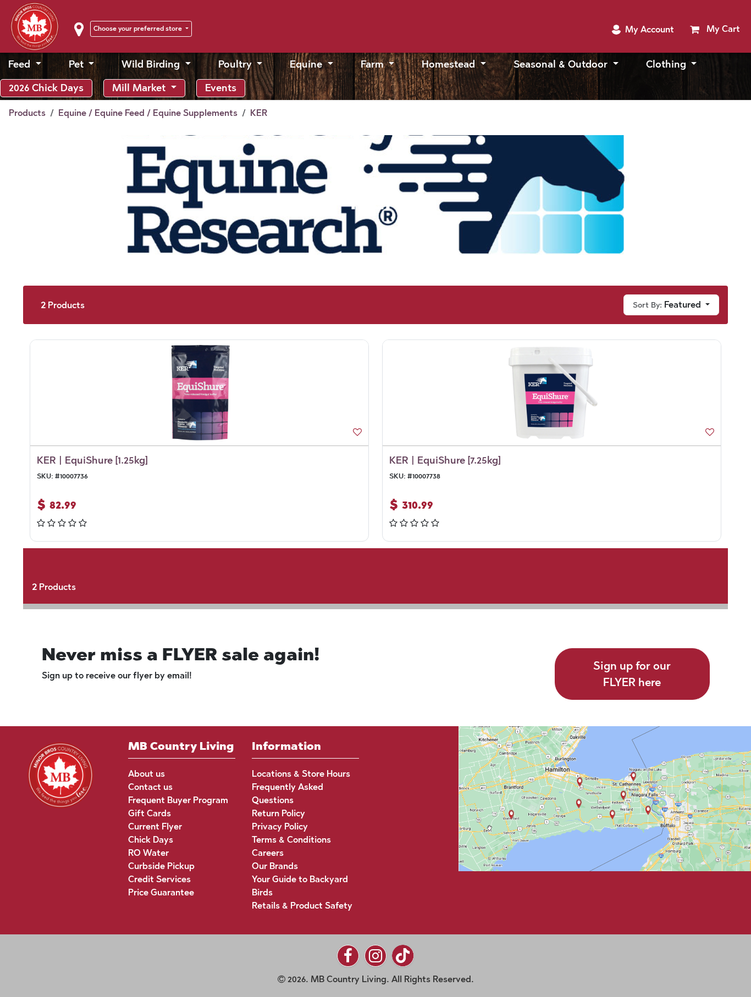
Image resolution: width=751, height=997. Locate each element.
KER (258, 113)
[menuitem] (24, 64)
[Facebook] (348, 956)
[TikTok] (403, 956)
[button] (642, 29)
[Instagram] (375, 956)
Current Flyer (155, 826)
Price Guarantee (161, 892)
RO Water (148, 853)
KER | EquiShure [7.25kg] (444, 460)
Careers (268, 853)
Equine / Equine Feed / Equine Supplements (148, 113)
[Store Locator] (584, 798)
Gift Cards (149, 813)
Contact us (150, 787)
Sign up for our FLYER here (632, 674)
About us (146, 773)
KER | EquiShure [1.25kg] (92, 460)
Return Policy (278, 813)
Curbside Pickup (161, 866)
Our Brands (275, 866)
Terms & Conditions (291, 839)
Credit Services (159, 879)
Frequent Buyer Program (178, 800)
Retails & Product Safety (302, 905)
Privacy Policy (280, 826)
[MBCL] (60, 773)
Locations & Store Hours (301, 773)
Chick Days (150, 839)
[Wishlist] (357, 432)
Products (27, 113)
